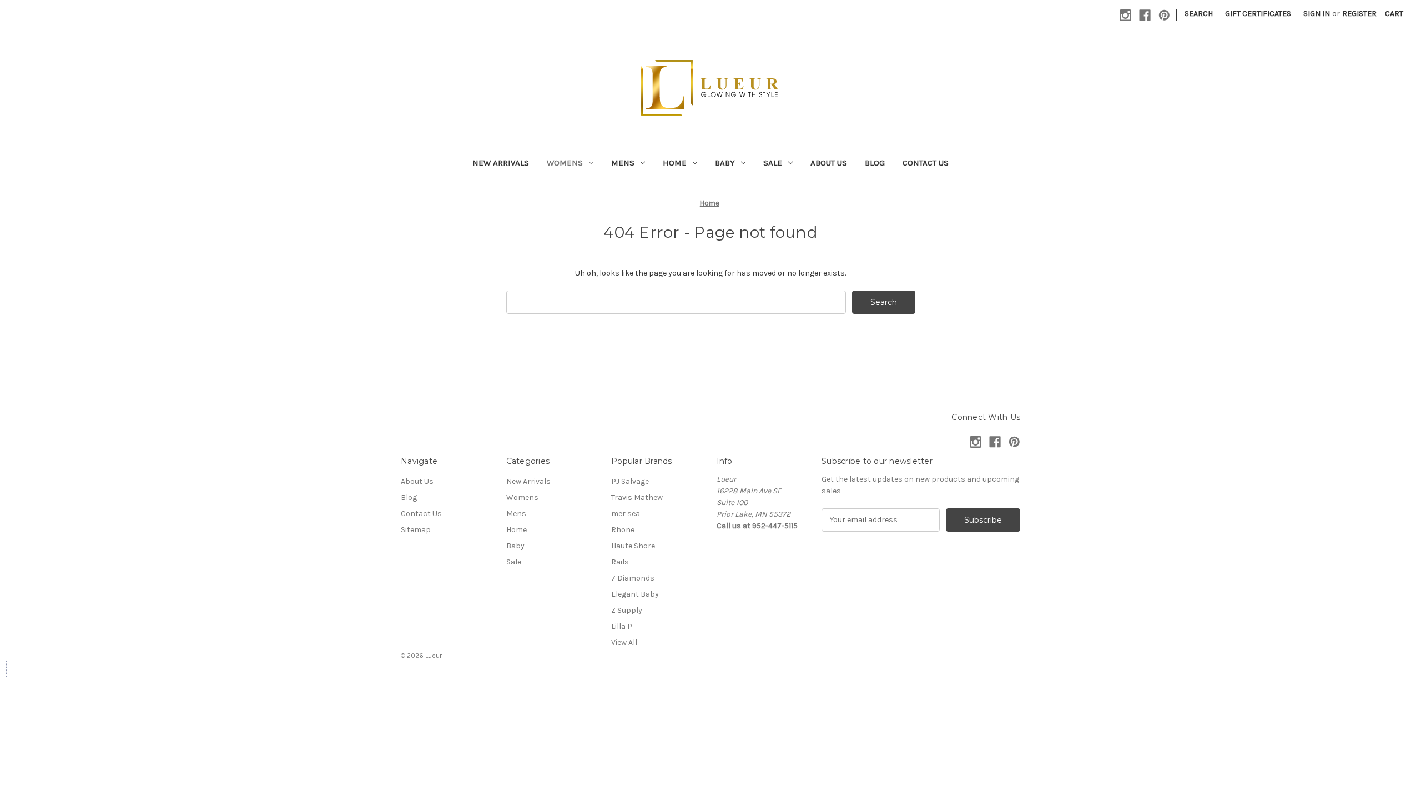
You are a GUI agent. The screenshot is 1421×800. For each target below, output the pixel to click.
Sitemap (416, 529)
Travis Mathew (637, 497)
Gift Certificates (1258, 13)
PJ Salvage (630, 481)
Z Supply (626, 610)
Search (1199, 13)
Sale (772, 163)
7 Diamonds (632, 578)
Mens (622, 163)
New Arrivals (500, 163)
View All (624, 642)
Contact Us (926, 163)
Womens (565, 163)
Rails (620, 562)
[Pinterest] (1164, 15)
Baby (725, 163)
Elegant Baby (635, 594)
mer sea (625, 513)
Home (675, 163)
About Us (828, 163)
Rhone (622, 529)
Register (1359, 13)
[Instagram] (1125, 15)
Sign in (1316, 13)
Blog (875, 163)
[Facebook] (1145, 15)
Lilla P (621, 626)
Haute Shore (633, 546)
